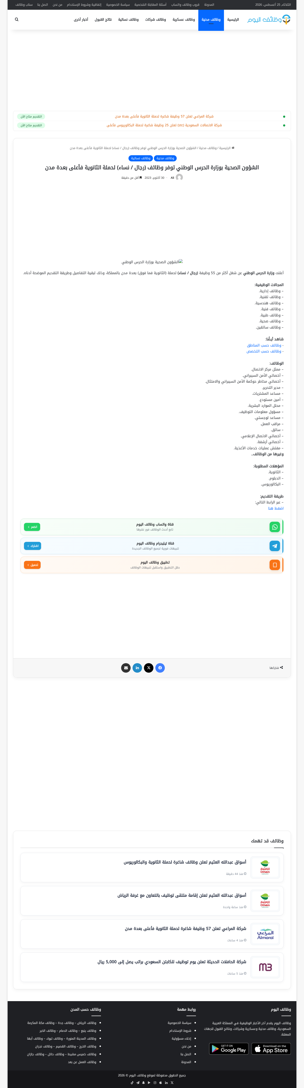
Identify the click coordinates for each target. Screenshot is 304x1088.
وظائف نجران (43, 1046)
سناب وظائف (24, 5)
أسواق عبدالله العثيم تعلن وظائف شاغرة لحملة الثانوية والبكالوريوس (185, 862)
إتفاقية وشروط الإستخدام (84, 5)
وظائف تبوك (54, 1038)
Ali (172, 177)
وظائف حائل (56, 1054)
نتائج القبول (103, 19)
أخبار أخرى (81, 19)
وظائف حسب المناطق (264, 345)
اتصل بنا (42, 5)
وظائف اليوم (137, 1075)
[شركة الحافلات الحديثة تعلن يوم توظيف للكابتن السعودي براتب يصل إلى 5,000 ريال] (265, 967)
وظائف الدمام (68, 1031)
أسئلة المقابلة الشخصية (150, 5)
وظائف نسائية (128, 19)
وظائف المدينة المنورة (81, 1038)
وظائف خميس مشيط (82, 1054)
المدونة (209, 5)
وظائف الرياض (86, 1023)
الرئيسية (233, 19)
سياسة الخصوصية (118, 5)
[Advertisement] (152, 67)
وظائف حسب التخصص (264, 351)
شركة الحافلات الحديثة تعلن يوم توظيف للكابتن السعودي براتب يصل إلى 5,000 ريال (172, 961)
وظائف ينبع (88, 1031)
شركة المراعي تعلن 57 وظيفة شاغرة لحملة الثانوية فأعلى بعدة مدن (185, 928)
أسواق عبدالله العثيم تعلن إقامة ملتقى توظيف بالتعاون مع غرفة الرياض (182, 895)
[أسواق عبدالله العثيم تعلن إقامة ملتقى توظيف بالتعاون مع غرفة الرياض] (265, 901)
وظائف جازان (35, 1054)
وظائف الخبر (48, 1031)
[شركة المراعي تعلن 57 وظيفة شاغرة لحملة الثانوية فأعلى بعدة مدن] (265, 934)
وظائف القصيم (66, 1046)
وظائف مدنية (211, 19)
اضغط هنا (276, 508)
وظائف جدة (66, 1023)
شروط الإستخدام (180, 1031)
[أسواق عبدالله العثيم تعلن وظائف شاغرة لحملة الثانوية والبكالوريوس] (265, 867)
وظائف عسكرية (184, 19)
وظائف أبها (35, 1038)
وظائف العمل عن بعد (82, 1062)
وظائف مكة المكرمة (40, 1023)
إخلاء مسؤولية (181, 1038)
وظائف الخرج (87, 1046)
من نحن (57, 5)
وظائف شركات (155, 19)
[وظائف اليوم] (269, 19)
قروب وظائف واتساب (185, 5)
